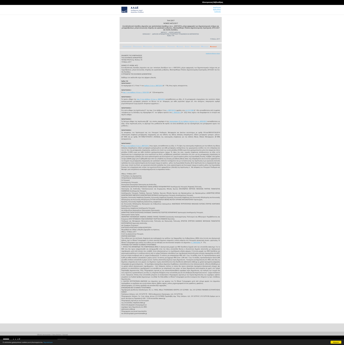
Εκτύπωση (205, 46)
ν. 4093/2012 (176, 112)
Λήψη (187, 46)
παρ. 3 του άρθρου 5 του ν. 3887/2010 (136, 146)
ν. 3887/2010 (170, 110)
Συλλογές (217, 12)
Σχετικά (65, 335)
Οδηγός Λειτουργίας (44, 335)
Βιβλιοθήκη (217, 9)
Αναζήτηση (217, 7)
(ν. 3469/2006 (195, 242)
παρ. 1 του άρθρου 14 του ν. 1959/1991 (136, 92)
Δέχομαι (336, 342)
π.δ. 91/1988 (189, 110)
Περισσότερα (47, 342)
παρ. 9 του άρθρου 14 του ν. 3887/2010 (151, 99)
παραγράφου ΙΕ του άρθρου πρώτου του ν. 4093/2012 (188, 121)
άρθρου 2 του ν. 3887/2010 (153, 86)
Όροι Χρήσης (56, 335)
